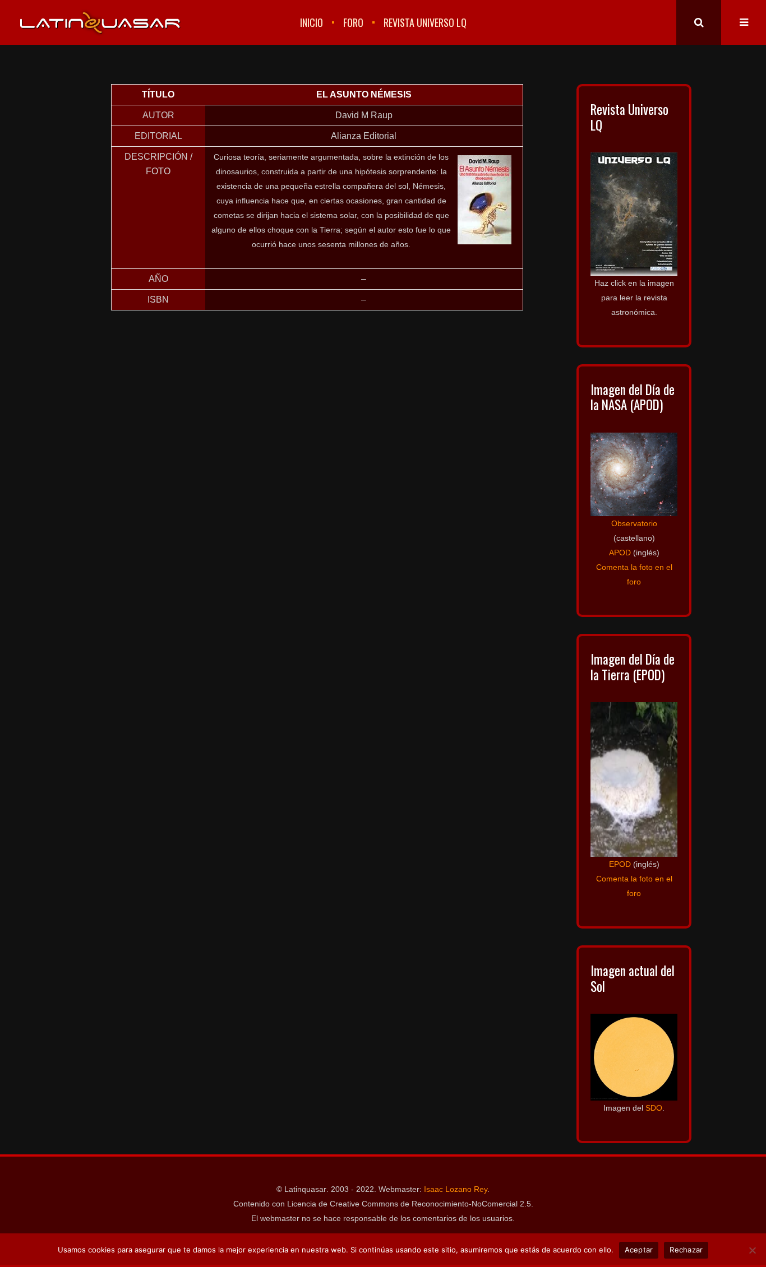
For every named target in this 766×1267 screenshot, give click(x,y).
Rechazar (686, 1249)
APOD (620, 552)
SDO (653, 1107)
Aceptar (639, 1249)
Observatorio (634, 523)
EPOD (620, 864)
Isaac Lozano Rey (455, 1189)
